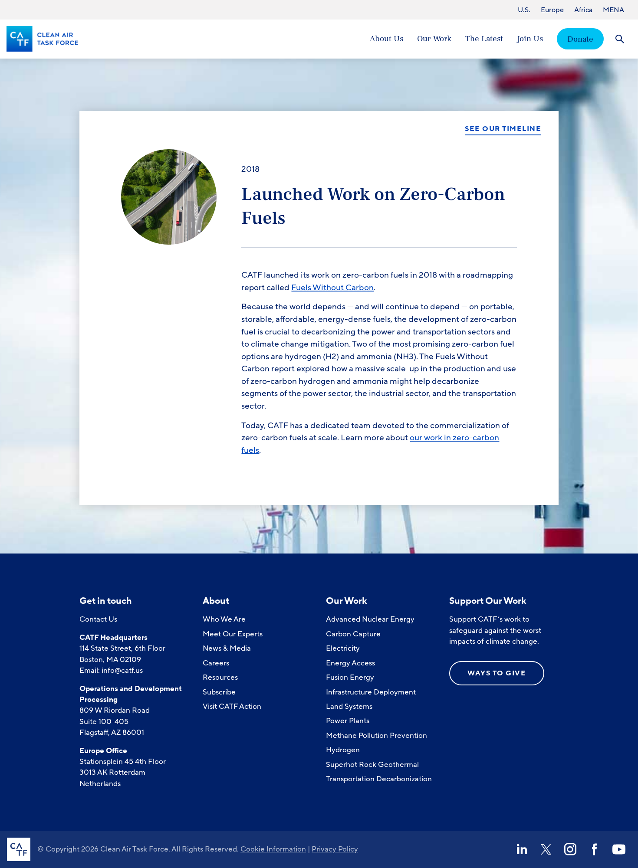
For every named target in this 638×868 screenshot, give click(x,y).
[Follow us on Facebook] (595, 849)
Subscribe (219, 692)
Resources (220, 677)
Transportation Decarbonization (379, 779)
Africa (583, 10)
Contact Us (98, 619)
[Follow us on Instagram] (570, 849)
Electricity (343, 648)
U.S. (524, 10)
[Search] (619, 38)
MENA (613, 10)
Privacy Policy (335, 849)
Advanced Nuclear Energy (370, 619)
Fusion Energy (350, 677)
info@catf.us (122, 670)
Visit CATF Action (232, 706)
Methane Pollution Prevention (376, 735)
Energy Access (350, 663)
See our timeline (503, 129)
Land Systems (349, 706)
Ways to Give (496, 673)
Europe (552, 10)
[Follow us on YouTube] (619, 849)
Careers (216, 663)
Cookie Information (273, 849)
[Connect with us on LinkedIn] (522, 849)
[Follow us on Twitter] (546, 849)
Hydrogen (343, 750)
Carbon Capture (353, 634)
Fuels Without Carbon (332, 287)
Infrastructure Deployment (371, 692)
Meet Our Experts (233, 634)
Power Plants (347, 721)
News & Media (227, 648)
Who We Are (224, 619)
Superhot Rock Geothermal (372, 765)
